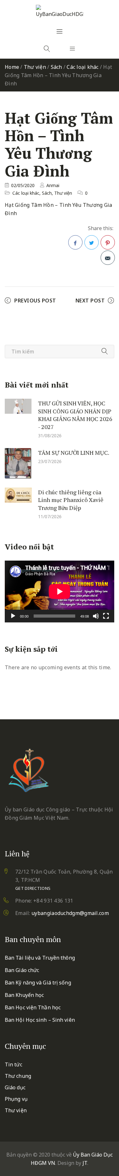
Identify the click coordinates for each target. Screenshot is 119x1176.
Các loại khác (82, 66)
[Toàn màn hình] (106, 616)
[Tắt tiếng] (96, 616)
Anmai (52, 185)
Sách (56, 66)
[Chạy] (13, 616)
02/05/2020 (23, 185)
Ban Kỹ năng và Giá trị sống (38, 982)
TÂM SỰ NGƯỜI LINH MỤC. (73, 452)
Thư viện (35, 66)
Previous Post (35, 300)
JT (85, 1162)
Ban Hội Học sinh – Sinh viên (40, 1019)
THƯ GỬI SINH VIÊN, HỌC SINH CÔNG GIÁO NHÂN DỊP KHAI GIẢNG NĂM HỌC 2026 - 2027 (75, 415)
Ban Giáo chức (22, 970)
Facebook (75, 242)
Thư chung (18, 1075)
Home (12, 66)
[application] (59, 591)
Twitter (91, 242)
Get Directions (32, 888)
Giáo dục (15, 1087)
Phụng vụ (16, 1098)
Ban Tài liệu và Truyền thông (40, 957)
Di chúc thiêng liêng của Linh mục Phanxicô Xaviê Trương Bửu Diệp (70, 499)
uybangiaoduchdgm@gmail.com (70, 913)
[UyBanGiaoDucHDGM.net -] (59, 11)
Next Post (90, 300)
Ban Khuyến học (24, 994)
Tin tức (13, 1064)
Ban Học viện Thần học (33, 1007)
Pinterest (108, 242)
